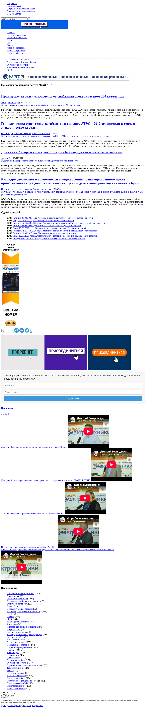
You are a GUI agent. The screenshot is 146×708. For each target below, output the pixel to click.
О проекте (12, 3)
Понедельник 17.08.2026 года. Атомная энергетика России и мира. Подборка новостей (55, 230)
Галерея (10, 616)
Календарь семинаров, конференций (24, 634)
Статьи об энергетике (17, 65)
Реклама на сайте (15, 6)
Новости (11, 650)
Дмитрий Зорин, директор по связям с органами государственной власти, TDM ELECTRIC (45, 480)
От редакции (13, 655)
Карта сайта (4, 697)
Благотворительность (17, 604)
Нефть (10, 40)
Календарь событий (16, 637)
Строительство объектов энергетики (24, 665)
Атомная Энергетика (17, 37)
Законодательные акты (18, 621)
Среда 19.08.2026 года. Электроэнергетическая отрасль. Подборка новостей (50, 228)
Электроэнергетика (16, 35)
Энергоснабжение (16, 53)
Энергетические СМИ (18, 683)
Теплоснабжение (22, 133)
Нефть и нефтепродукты (19, 647)
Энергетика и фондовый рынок (22, 62)
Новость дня (14, 102)
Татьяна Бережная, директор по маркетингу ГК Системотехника (32, 513)
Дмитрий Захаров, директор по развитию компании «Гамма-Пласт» (34, 447)
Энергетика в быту (16, 678)
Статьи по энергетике (17, 663)
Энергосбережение (16, 50)
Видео (10, 606)
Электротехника (15, 673)
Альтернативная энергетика (20, 67)
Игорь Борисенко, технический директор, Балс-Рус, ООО (29, 547)
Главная (11, 32)
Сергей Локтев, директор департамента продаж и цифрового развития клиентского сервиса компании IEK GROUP (57, 549)
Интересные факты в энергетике (23, 627)
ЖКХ (9, 70)
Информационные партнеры (21, 8)
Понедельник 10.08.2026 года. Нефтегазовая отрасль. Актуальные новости (49, 238)
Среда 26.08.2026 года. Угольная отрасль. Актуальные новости (43, 220)
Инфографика (13, 629)
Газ (8, 42)
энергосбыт (6, 158)
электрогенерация (23, 189)
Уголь (10, 45)
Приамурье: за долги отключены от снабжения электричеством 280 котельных (62, 96)
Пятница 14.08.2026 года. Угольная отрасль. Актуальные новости (45, 233)
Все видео (7, 408)
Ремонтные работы (16, 660)
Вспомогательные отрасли (20, 609)
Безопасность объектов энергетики (24, 601)
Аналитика (12, 596)
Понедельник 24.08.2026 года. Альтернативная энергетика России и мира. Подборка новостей (59, 223)
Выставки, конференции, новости (23, 611)
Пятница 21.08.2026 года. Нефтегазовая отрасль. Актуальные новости (47, 225)
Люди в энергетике (16, 48)
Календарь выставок (17, 632)
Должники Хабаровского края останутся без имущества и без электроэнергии (61, 152)
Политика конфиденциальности (22, 11)
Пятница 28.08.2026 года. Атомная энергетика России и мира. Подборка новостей (53, 218)
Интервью (12, 624)
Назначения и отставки (18, 59)
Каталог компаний (16, 639)
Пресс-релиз (13, 657)
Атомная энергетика (17, 598)
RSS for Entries (14, 14)
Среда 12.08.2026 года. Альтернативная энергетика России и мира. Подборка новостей (55, 236)
